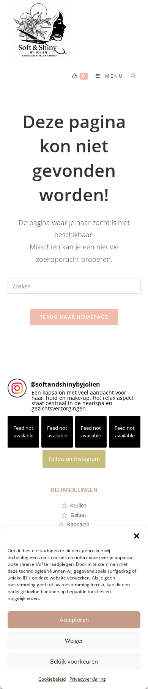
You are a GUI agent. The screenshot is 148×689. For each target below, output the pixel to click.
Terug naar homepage (74, 316)
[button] (136, 536)
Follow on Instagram (74, 458)
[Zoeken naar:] (131, 76)
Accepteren (74, 619)
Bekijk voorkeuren (74, 661)
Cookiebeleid (52, 679)
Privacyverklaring (87, 679)
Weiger (74, 640)
